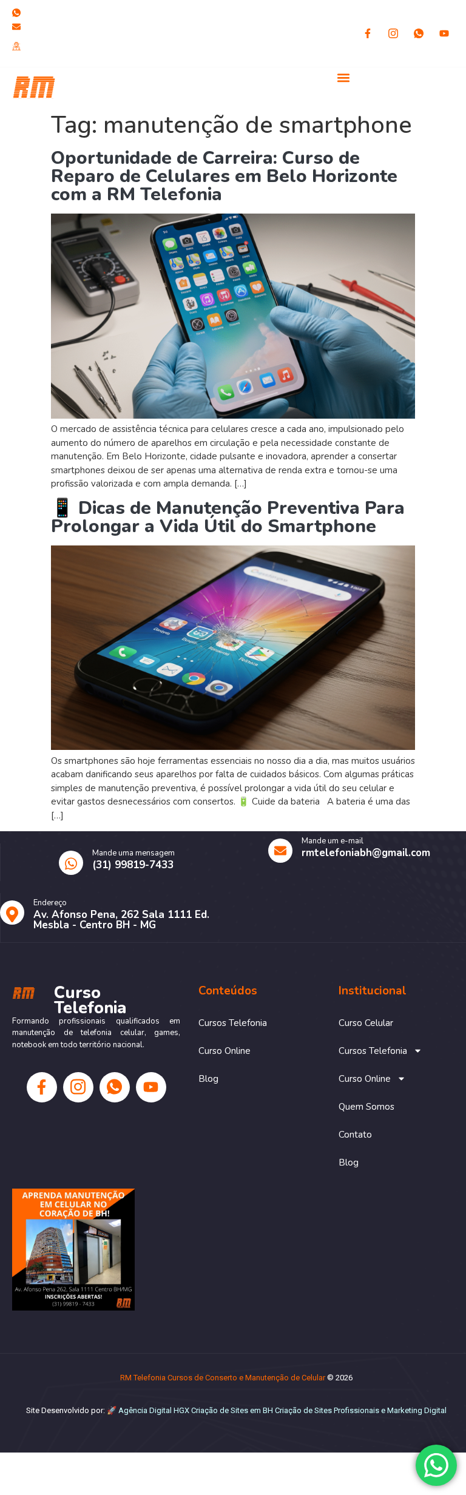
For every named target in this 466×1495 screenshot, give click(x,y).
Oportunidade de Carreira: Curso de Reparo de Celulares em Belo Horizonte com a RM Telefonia (224, 176)
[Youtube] (444, 33)
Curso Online (224, 1051)
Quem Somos (366, 1107)
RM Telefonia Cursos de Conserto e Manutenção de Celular (222, 1377)
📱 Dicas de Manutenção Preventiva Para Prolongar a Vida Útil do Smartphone (228, 517)
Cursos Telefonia (232, 1023)
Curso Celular (366, 1023)
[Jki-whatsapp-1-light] (418, 33)
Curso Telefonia (165, 86)
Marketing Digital (417, 1410)
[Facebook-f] (367, 33)
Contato (355, 1135)
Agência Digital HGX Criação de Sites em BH (195, 1410)
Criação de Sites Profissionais (327, 1410)
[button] (344, 77)
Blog (208, 1079)
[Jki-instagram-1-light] (393, 33)
